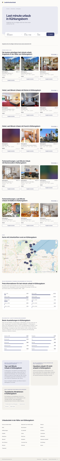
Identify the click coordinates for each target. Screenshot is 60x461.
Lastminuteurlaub (10, 2)
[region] (30, 256)
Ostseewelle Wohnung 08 (45, 181)
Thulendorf (4, 448)
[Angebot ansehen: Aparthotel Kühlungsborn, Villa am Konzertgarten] (11, 99)
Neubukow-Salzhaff (44, 439)
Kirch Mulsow (4, 442)
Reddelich (23, 439)
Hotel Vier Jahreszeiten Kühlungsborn (47, 145)
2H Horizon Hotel (24, 109)
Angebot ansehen (11, 80)
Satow (22, 433)
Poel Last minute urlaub (6, 424)
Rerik (3, 427)
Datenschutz (39, 459)
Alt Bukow (42, 430)
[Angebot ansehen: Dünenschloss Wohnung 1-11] (11, 172)
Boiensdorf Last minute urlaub (27, 424)
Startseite (7, 8)
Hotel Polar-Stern (43, 109)
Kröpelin (3, 433)
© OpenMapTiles (44, 271)
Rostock (3, 445)
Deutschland (13, 8)
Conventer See (24, 442)
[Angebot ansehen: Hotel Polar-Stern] (49, 99)
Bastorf (41, 427)
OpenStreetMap (53, 271)
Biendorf (3, 439)
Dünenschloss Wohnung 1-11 (7, 181)
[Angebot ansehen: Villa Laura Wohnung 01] (49, 64)
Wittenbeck (42, 436)
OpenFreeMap (39, 271)
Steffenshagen (5, 430)
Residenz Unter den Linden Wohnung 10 (28, 181)
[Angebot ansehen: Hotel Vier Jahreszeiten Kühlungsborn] (49, 136)
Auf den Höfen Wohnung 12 (7, 219)
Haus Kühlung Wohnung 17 (26, 219)
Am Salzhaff (23, 430)
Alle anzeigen (54, 54)
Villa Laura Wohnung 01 (44, 73)
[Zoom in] (56, 241)
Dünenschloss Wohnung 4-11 (7, 73)
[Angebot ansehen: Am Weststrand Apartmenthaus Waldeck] (30, 136)
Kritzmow (23, 445)
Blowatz (42, 424)
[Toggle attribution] (56, 271)
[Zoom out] (56, 243)
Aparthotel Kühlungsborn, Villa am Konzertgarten (11, 109)
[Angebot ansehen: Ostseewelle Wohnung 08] (49, 172)
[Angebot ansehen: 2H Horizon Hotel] (30, 99)
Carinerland (42, 433)
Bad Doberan (23, 427)
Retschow (23, 436)
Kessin (41, 445)
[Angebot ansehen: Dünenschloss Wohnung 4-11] (11, 64)
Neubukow (4, 436)
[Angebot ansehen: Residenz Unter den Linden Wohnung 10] (30, 172)
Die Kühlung (42, 442)
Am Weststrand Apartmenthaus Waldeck (29, 145)
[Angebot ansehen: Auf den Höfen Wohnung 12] (11, 210)
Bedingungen (45, 459)
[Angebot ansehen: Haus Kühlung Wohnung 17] (30, 210)
